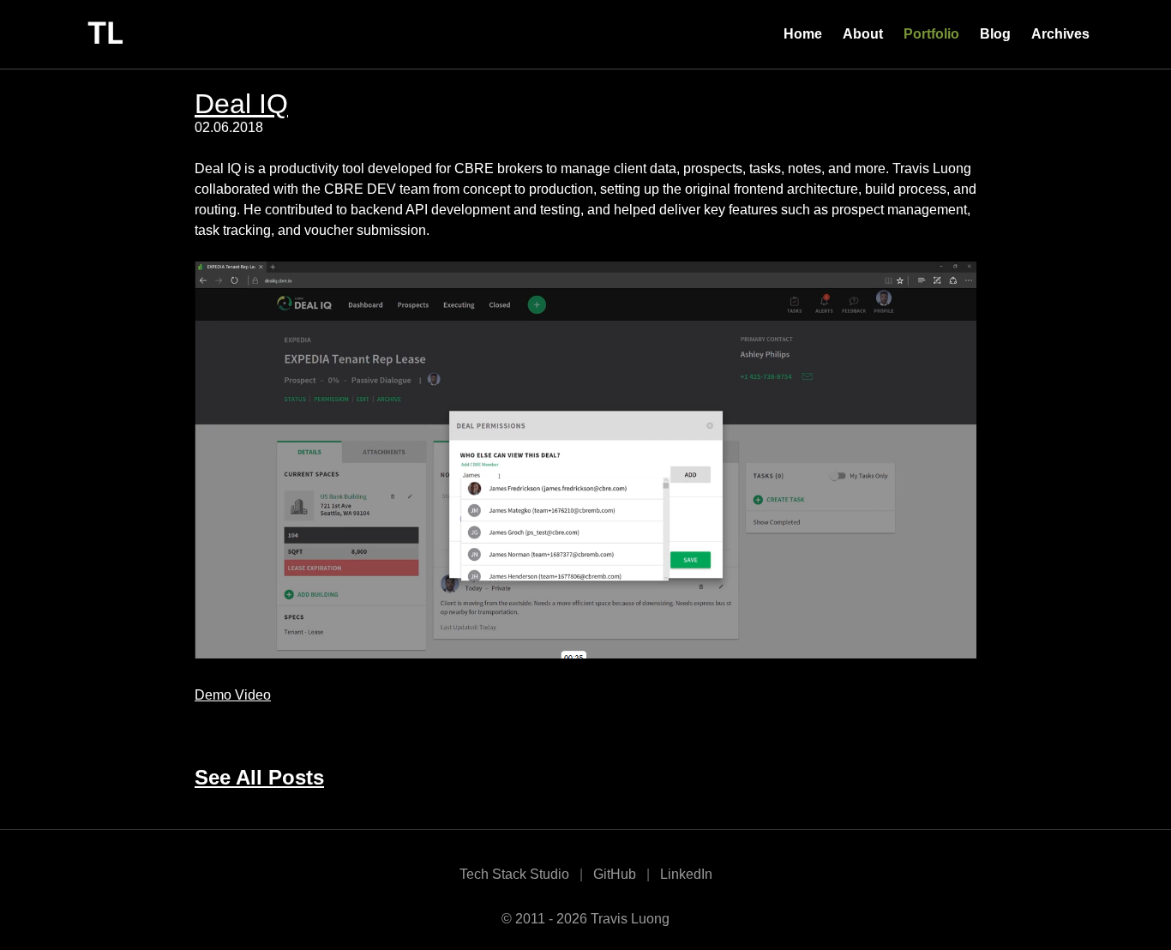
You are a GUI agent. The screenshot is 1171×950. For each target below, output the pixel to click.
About (863, 34)
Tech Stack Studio (514, 874)
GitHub (614, 874)
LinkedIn (686, 874)
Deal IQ (241, 103)
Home (803, 34)
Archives (1060, 34)
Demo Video (233, 695)
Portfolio (931, 34)
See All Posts (259, 777)
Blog (995, 34)
